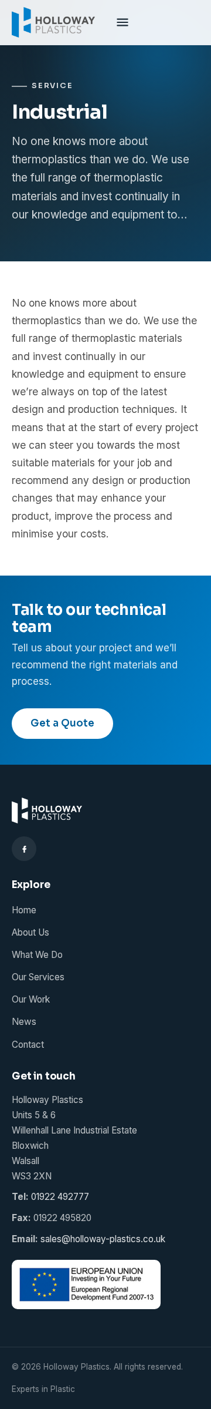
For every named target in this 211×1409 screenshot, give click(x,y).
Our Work (31, 999)
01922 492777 (60, 1196)
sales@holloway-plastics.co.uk (102, 1239)
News (24, 1021)
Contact (28, 1044)
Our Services (38, 977)
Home (24, 910)
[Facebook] (24, 848)
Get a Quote (62, 723)
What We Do (37, 954)
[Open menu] (122, 22)
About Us (30, 932)
